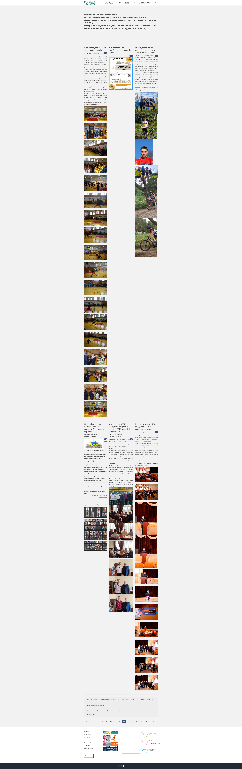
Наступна (148, 721)
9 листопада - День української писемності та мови (120, 50)
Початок (88, 721)
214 (106, 721)
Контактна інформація (88, 748)
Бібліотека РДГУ (87, 737)
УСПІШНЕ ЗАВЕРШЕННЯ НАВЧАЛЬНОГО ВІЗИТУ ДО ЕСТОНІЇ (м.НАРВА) (115, 28)
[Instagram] (121, 766)
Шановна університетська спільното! (101, 14)
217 (119, 721)
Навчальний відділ (87, 734)
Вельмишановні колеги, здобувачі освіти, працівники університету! (115, 17)
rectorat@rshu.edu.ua (154, 743)
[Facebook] (119, 766)
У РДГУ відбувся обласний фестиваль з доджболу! (95, 48)
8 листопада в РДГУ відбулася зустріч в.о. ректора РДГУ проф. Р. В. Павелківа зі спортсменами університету (120, 430)
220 (132, 721)
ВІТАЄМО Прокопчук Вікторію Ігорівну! (95, 705)
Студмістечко (87, 745)
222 (141, 721)
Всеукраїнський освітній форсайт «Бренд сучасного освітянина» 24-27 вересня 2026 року (120, 21)
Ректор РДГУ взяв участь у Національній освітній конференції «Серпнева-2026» (120, 25)
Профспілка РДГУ (87, 742)
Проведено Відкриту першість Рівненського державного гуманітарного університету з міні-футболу (109, 710)
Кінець (154, 721)
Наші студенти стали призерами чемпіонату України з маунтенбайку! (145, 50)
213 (102, 721)
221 (137, 721)
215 (111, 721)
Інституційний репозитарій (89, 740)
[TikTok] (123, 766)
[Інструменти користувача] (105, 53)
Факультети (86, 731)
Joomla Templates (145, 766)
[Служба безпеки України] (110, 749)
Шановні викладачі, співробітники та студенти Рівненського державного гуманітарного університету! (94, 430)
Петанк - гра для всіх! (91, 714)
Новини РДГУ (86, 751)
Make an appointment (144, 734)
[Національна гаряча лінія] (114, 740)
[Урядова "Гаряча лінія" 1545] (114, 732)
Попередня (95, 721)
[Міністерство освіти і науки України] (107, 732)
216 (115, 721)
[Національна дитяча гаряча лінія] (107, 740)
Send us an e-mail (144, 742)
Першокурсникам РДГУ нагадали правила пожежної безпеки (145, 426)
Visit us (144, 750)
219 (128, 721)
